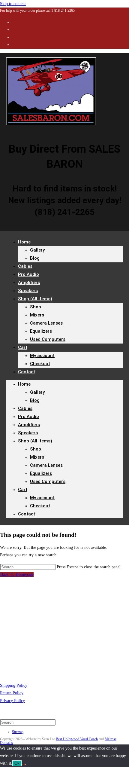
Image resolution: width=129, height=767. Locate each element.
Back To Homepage (17, 574)
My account (42, 355)
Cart (22, 347)
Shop (35, 307)
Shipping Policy (13, 685)
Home (24, 242)
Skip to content (13, 4)
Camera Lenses (46, 323)
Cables (25, 408)
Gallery (37, 250)
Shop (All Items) (35, 298)
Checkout (40, 363)
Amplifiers (29, 424)
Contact (26, 371)
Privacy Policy (12, 700)
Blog (35, 258)
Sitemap (17, 732)
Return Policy (11, 693)
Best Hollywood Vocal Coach (77, 739)
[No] (24, 764)
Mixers (37, 315)
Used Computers (47, 339)
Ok (17, 763)
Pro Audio (28, 416)
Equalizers (41, 331)
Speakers (28, 432)
